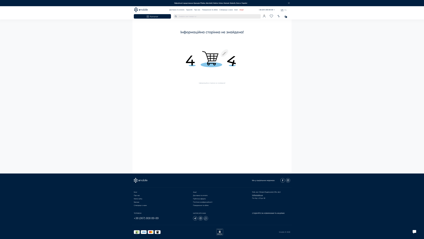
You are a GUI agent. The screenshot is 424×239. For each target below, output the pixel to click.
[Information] (289, 3)
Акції (241, 10)
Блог (236, 10)
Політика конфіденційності (202, 202)
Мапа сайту (138, 199)
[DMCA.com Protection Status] (219, 232)
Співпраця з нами (226, 10)
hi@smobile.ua (257, 195)
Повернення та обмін (210, 10)
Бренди (136, 202)
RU (285, 10)
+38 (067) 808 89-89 (146, 218)
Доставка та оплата (176, 10)
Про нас (197, 10)
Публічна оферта (199, 199)
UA (282, 10)
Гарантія (189, 10)
